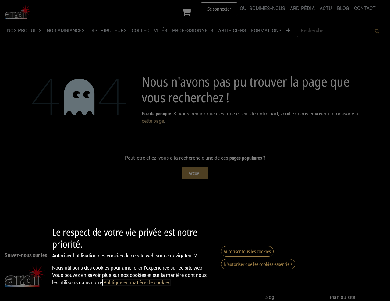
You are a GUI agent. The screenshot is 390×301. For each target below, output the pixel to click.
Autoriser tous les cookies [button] (247, 251)
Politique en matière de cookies (136, 282)
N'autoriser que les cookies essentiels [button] (258, 264)
